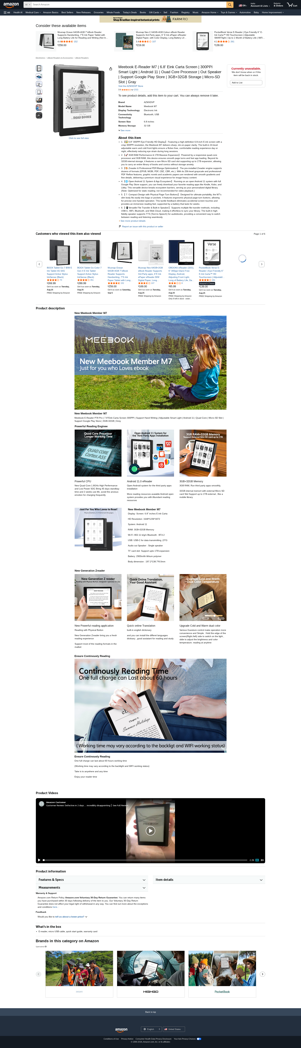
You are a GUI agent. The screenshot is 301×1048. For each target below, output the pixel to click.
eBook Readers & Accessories (60, 58)
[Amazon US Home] (121, 1030)
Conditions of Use (111, 1039)
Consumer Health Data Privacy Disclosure (154, 1039)
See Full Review (120, 805)
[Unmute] (262, 860)
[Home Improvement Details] (283, 12)
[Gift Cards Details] (160, 12)
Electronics (40, 58)
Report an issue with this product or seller (142, 226)
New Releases (83, 12)
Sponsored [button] (40, 947)
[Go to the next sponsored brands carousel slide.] (262, 974)
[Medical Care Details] (40, 12)
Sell (165, 12)
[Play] (38, 860)
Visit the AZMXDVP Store (130, 86)
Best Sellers (67, 12)
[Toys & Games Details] (236, 12)
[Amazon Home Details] (217, 12)
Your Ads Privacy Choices (185, 1039)
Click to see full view (79, 138)
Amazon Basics (50, 12)
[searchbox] (129, 5)
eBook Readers (82, 58)
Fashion (174, 12)
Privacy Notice (127, 1039)
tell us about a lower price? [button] (70, 916)
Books (143, 12)
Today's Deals (130, 12)
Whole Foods (113, 12)
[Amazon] (11, 5)
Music (195, 12)
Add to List (237, 82)
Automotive (245, 12)
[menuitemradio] (257, 860)
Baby (256, 12)
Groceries (98, 12)
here (55, 907)
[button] (6, 12)
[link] (83, 45)
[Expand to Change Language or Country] (159, 1029)
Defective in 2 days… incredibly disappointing (87, 805)
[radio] (39, 68)
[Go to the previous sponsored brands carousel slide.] (38, 974)
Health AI (17, 12)
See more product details (133, 221)
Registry (185, 12)
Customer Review (55, 805)
